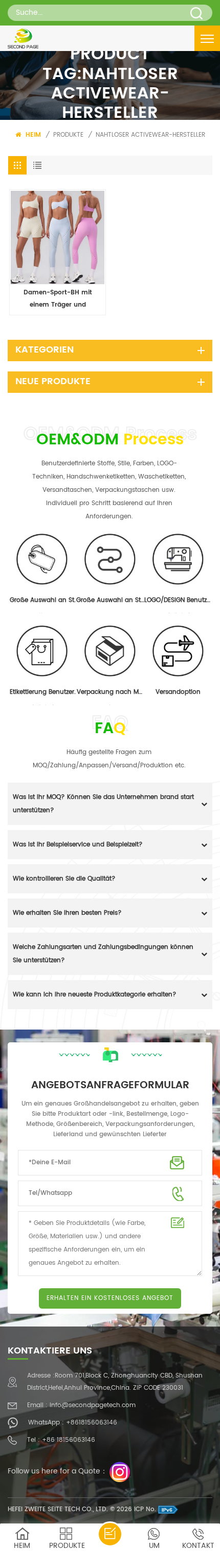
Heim (32, 135)
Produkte (68, 135)
